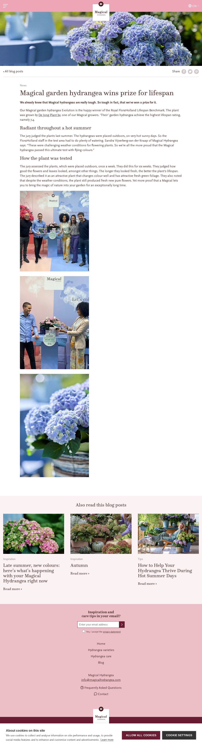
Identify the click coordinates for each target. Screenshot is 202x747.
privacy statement (112, 631)
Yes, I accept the (103, 631)
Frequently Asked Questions (103, 688)
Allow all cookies (141, 735)
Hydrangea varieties (101, 650)
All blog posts (14, 71)
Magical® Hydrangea (101, 12)
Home (101, 644)
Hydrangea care (101, 656)
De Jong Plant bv (49, 115)
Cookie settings (179, 735)
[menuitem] (101, 643)
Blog (101, 662)
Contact (103, 694)
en (194, 6)
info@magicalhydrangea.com (101, 680)
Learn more (107, 739)
